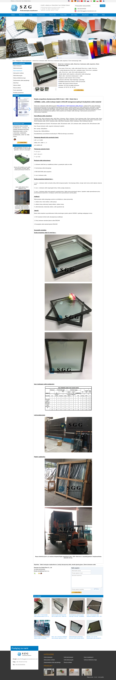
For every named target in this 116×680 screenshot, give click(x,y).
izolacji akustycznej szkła (64, 564)
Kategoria (18, 60)
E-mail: (15, 659)
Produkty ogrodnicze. (18, 92)
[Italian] (85, 1)
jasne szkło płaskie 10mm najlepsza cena (22, 180)
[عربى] (94, 1)
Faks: (14, 662)
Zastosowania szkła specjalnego (21, 80)
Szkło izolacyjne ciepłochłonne (48, 564)
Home (13, 15)
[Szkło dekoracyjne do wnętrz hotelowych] (58, 38)
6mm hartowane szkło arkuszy (75, 105)
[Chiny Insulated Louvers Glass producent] (49, 675)
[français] (78, 1)
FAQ (103, 15)
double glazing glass (77, 564)
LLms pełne (101, 677)
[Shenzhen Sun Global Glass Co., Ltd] (24, 11)
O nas (30, 15)
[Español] (72, 1)
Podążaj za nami (20, 648)
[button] (114, 38)
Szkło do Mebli (17, 85)
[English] (69, 1)
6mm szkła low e (61, 105)
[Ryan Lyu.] (15, 139)
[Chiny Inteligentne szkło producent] (87, 675)
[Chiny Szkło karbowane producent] (61, 675)
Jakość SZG (52, 15)
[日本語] (91, 1)
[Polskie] (97, 1)
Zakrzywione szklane (18, 73)
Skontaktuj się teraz (22, 142)
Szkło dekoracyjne (17, 75)
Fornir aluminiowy (17, 90)
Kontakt (95, 15)
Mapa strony (90, 677)
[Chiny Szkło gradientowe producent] (74, 675)
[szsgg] (41, 573)
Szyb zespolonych (26, 60)
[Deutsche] (75, 1)
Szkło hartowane (17, 65)
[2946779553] (37, 573)
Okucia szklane (17, 87)
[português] (101, 1)
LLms (95, 677)
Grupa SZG (63, 15)
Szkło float (15, 82)
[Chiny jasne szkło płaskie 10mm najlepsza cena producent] (22, 178)
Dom (14, 60)
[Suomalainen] (104, 1)
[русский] (88, 1)
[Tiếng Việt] (82, 1)
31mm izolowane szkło (90, 564)
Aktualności (85, 15)
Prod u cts (22, 15)
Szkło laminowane (17, 68)
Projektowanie (41, 15)
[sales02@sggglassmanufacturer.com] (39, 573)
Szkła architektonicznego (19, 78)
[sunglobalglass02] (35, 573)
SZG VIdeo (74, 15)
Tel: (14, 664)
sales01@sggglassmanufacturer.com (86, 11)
